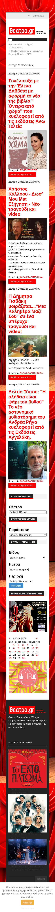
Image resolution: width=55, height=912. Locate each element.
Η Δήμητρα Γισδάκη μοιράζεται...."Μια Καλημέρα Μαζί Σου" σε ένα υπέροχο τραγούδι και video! (27, 314)
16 (19, 651)
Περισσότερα (27, 908)
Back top (40, 879)
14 (10, 651)
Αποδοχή (27, 902)
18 (28, 651)
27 (37, 654)
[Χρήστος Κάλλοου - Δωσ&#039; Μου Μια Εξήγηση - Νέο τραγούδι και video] (27, 229)
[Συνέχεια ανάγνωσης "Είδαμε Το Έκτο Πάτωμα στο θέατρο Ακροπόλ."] (27, 768)
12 (32, 648)
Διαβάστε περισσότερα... (22, 174)
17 (23, 651)
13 (37, 648)
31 (23, 658)
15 (14, 651)
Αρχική (30, 44)
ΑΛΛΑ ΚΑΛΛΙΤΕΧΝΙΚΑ (31, 277)
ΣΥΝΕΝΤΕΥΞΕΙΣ (28, 170)
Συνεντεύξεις (16, 47)
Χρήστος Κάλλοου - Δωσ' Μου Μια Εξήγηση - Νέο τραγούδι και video (25, 201)
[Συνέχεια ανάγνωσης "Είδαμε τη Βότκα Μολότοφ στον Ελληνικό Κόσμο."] (27, 813)
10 (23, 648)
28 (10, 658)
